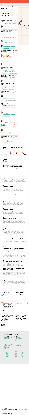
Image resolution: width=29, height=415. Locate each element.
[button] (22, 295)
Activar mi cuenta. (14, 1)
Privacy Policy (11, 411)
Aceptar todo (4, 413)
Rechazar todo (10, 413)
